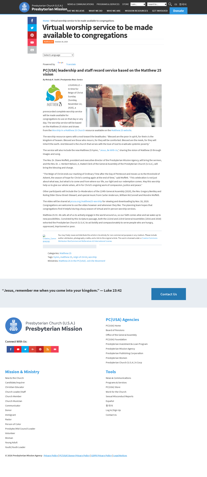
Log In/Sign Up (113, 410)
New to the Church (14, 377)
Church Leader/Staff (15, 391)
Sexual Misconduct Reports (119, 396)
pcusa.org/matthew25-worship (86, 201)
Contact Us (168, 294)
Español (110, 400)
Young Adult (11, 442)
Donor (8, 410)
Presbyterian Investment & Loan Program (127, 343)
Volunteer (10, 433)
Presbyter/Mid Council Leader (20, 428)
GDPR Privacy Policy (101, 455)
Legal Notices (120, 455)
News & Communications (80, 4)
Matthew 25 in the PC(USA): (82, 260)
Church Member (13, 396)
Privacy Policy (51, 455)
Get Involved (160, 10)
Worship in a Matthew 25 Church (68, 130)
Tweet (31, 25)
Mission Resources (136, 10)
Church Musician (13, 400)
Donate (178, 10)
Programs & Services (108, 4)
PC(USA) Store (113, 387)
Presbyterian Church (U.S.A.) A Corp (124, 362)
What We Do (95, 10)
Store (125, 4)
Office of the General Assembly (121, 334)
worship (92, 256)
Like (30, 18)
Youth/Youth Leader (15, 447)
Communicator (12, 405)
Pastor (8, 419)
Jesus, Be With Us (109, 150)
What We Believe (75, 10)
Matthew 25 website (121, 130)
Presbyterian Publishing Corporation (124, 353)
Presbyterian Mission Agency (120, 348)
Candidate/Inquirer (15, 382)
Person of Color (13, 424)
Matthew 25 (48, 42)
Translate (71, 64)
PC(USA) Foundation (116, 339)
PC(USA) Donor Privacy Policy (74, 455)
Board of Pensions (115, 330)
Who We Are (114, 10)
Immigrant (10, 414)
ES (176, 4)
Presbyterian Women (116, 357)
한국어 (183, 4)
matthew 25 (66, 256)
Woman (9, 437)
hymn (56, 256)
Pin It (30, 33)
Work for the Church (116, 391)
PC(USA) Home (113, 325)
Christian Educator (14, 387)
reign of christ (80, 256)
